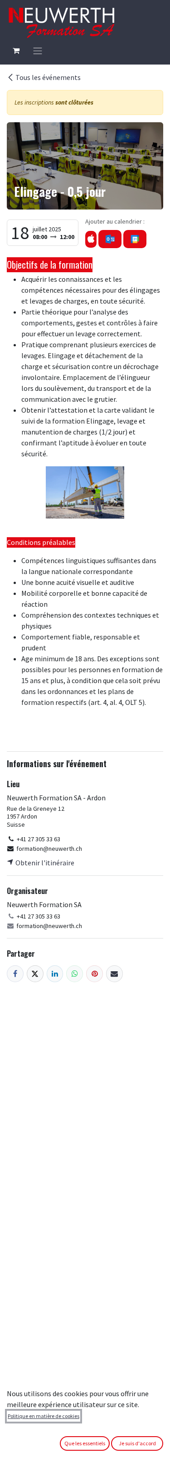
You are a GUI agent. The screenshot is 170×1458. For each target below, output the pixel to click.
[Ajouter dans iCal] (91, 239)
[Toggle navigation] (38, 50)
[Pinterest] (94, 973)
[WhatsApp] (74, 973)
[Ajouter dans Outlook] (109, 239)
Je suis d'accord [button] (137, 1443)
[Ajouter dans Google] (134, 239)
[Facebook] (15, 973)
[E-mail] (114, 973)
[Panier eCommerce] (16, 50)
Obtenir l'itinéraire (44, 862)
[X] (35, 973)
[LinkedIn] (55, 973)
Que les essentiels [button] (84, 1443)
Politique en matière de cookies (43, 1416)
